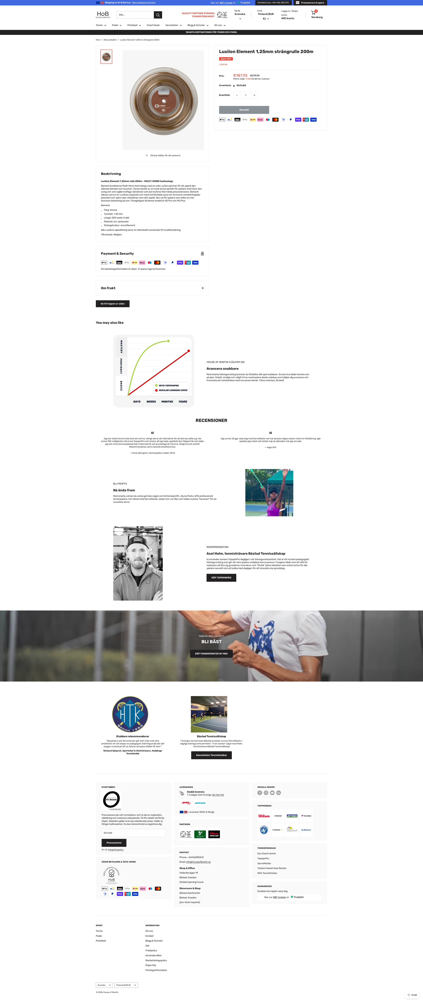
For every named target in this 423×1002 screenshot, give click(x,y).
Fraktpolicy (151, 950)
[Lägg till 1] (254, 95)
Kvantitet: (224, 95)
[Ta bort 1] (236, 95)
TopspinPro (263, 858)
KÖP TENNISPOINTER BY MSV (211, 653)
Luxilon (223, 64)
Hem (98, 40)
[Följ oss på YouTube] (272, 792)
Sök (147, 945)
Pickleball (132, 25)
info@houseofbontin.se (198, 862)
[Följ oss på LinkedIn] (278, 792)
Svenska (101, 985)
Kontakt (149, 936)
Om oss (218, 25)
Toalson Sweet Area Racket (271, 868)
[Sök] (158, 15)
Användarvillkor (153, 955)
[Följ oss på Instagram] (266, 792)
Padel (115, 25)
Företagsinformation (156, 970)
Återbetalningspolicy (156, 960)
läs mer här (218, 794)
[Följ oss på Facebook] (259, 792)
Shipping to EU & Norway (130, 2)
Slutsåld (244, 109)
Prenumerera (114, 842)
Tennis (99, 25)
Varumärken (171, 25)
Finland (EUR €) (123, 985)
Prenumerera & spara (312, 2)
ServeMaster (264, 863)
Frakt (248, 79)
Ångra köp (150, 965)
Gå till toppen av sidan (113, 303)
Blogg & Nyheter (196, 25)
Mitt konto (287, 18)
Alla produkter (110, 40)
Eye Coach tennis (266, 853)
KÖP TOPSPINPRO (221, 577)
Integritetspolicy (116, 849)
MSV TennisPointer (267, 873)
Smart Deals (153, 25)
